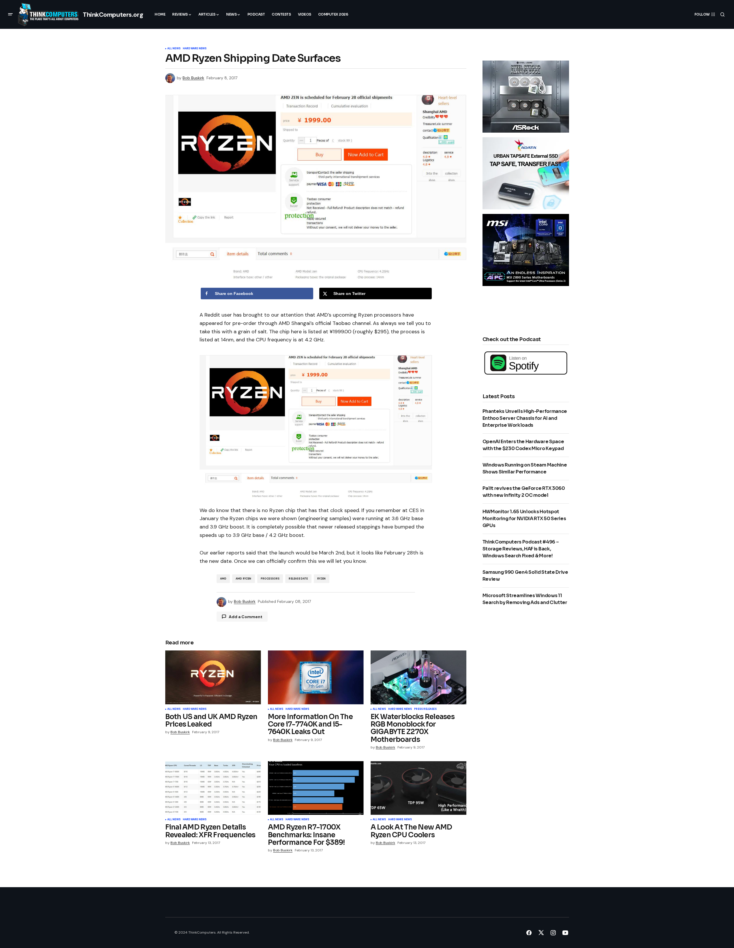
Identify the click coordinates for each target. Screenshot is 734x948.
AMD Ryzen (243, 578)
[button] (10, 14)
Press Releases (425, 709)
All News (174, 48)
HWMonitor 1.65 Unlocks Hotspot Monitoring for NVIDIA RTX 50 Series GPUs (524, 518)
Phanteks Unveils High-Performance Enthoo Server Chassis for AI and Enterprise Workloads (525, 418)
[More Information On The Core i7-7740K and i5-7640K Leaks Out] (316, 677)
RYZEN (321, 578)
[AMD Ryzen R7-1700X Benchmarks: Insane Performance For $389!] (316, 788)
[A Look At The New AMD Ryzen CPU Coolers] (418, 788)
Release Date (298, 578)
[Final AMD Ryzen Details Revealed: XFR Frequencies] (213, 788)
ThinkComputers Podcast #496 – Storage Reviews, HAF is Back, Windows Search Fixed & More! (521, 549)
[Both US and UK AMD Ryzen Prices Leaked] (213, 677)
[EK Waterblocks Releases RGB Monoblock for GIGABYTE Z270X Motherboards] (418, 677)
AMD (223, 578)
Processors (270, 578)
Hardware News (195, 48)
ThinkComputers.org (113, 14)
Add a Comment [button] (245, 616)
